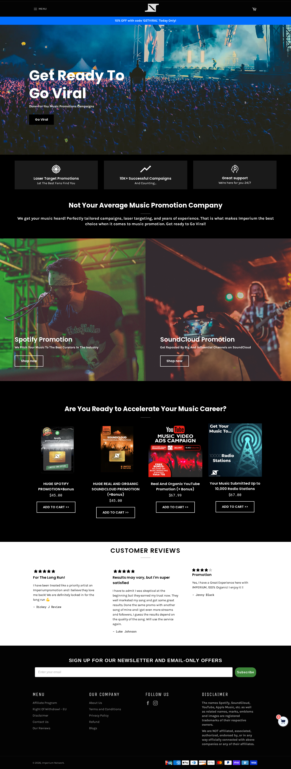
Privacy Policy (98, 715)
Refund (94, 722)
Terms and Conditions (105, 709)
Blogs (93, 728)
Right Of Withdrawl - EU (50, 709)
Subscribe (245, 672)
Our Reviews (41, 728)
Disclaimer (40, 715)
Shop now (29, 361)
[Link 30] (152, 14)
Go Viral (41, 119)
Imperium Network (53, 762)
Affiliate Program (45, 703)
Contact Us (40, 722)
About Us (95, 703)
